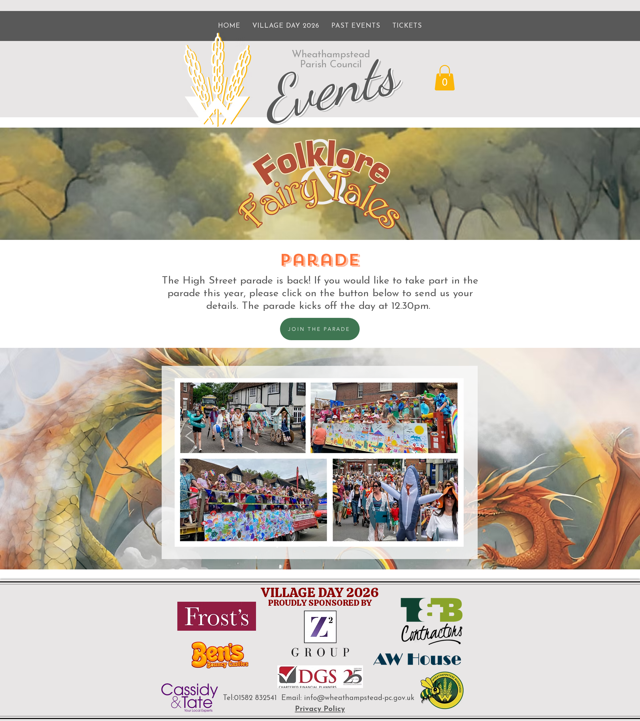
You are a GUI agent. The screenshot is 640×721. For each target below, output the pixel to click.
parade (319, 260)
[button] (444, 77)
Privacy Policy (320, 709)
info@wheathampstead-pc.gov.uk (359, 698)
